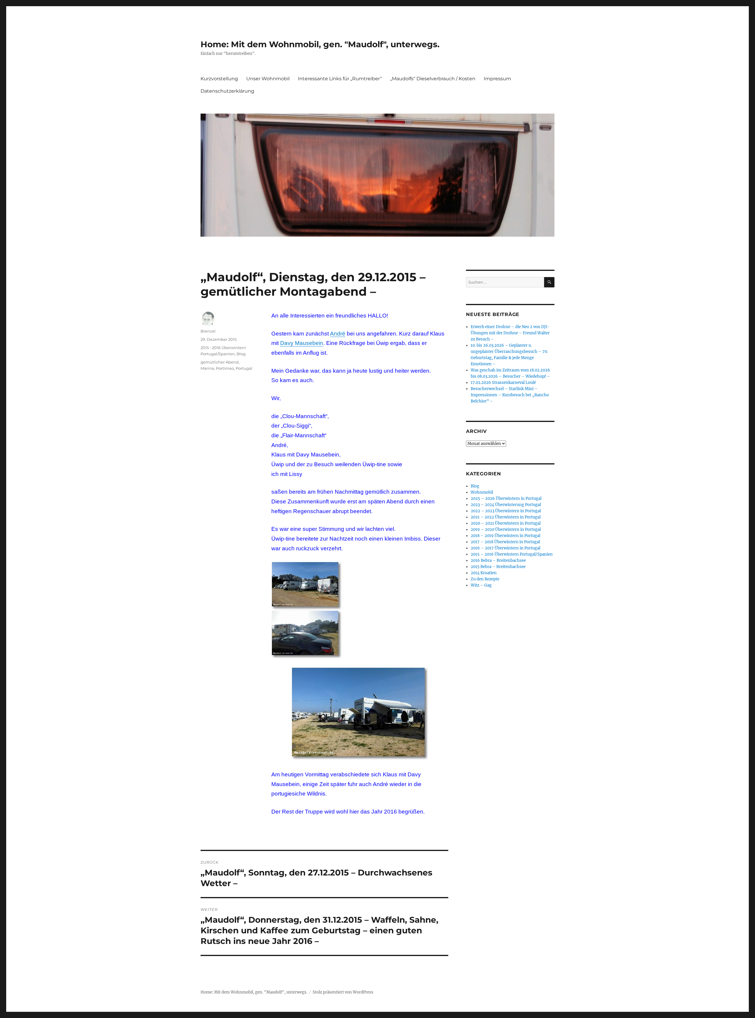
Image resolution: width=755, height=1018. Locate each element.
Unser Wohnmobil (268, 78)
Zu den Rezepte (485, 579)
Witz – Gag (481, 585)
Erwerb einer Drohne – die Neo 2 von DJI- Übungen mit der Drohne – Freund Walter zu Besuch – (510, 333)
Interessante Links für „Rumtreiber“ (340, 78)
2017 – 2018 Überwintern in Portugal (505, 541)
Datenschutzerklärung (227, 91)
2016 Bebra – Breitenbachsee (498, 560)
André (337, 333)
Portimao (225, 368)
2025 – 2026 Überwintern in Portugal (506, 498)
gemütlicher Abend (220, 362)
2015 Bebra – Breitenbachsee (498, 566)
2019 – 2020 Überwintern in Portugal (506, 529)
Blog (241, 353)
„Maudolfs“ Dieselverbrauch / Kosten (432, 78)
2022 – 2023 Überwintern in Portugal (506, 510)
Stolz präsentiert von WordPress (343, 992)
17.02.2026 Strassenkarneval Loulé (503, 382)
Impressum (497, 78)
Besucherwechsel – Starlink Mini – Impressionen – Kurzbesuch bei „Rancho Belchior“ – (510, 395)
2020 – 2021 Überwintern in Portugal (506, 523)
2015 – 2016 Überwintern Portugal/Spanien (512, 554)
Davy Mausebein (301, 343)
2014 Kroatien (484, 572)
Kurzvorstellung (219, 78)
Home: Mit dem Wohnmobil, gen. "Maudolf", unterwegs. (320, 44)
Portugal (244, 368)
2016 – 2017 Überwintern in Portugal (505, 548)
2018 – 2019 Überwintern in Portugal (505, 535)
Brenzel (208, 331)
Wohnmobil (482, 492)
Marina (207, 368)
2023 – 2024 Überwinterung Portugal (506, 504)
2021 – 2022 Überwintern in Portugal (506, 517)
